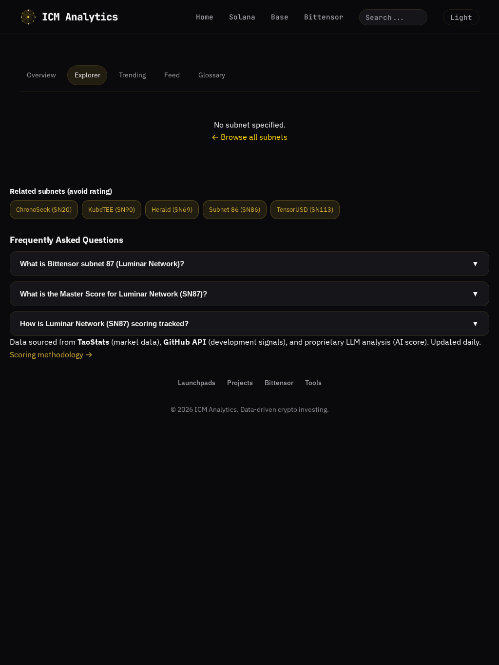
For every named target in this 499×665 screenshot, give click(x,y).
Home (204, 16)
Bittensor (324, 16)
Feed (172, 75)
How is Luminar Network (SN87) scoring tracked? (249, 323)
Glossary (211, 75)
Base (279, 16)
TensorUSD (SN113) (305, 209)
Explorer (87, 75)
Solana (242, 16)
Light (461, 17)
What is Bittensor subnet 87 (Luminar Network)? (249, 263)
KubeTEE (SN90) (111, 209)
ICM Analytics (80, 16)
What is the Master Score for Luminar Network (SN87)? (249, 294)
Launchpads (196, 382)
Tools (313, 382)
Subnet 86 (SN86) (234, 209)
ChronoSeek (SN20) (44, 209)
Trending (132, 75)
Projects (240, 382)
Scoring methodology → (51, 354)
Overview (41, 75)
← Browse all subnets (249, 137)
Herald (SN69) (172, 209)
